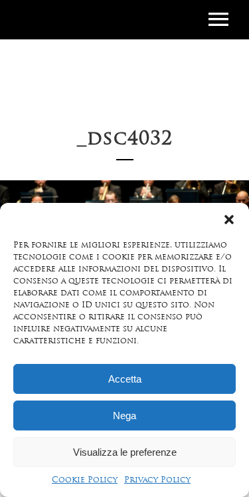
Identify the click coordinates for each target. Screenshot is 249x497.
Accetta (124, 379)
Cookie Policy (85, 480)
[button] (229, 219)
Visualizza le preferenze (125, 452)
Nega (124, 415)
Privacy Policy (157, 480)
